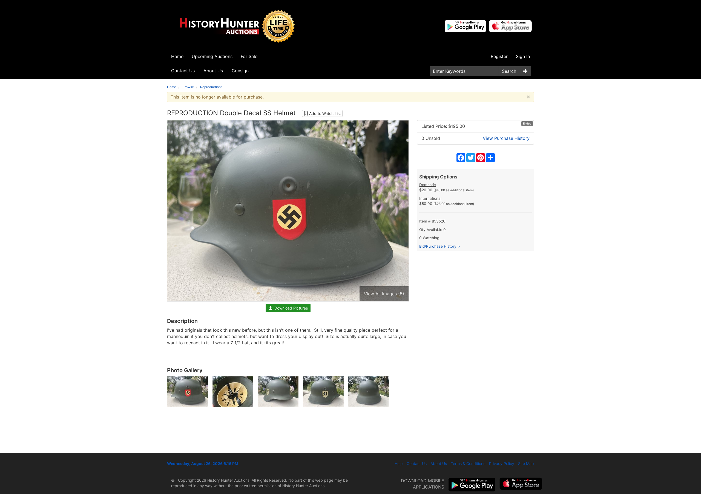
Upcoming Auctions (212, 56)
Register (499, 56)
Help (399, 463)
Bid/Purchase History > (439, 246)
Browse (188, 87)
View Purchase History (506, 138)
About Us (213, 70)
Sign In (523, 56)
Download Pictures (290, 308)
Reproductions (211, 87)
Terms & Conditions (468, 463)
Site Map (526, 463)
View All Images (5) (384, 293)
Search (509, 71)
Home (177, 56)
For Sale (249, 56)
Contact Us (183, 70)
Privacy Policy (501, 463)
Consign (240, 70)
